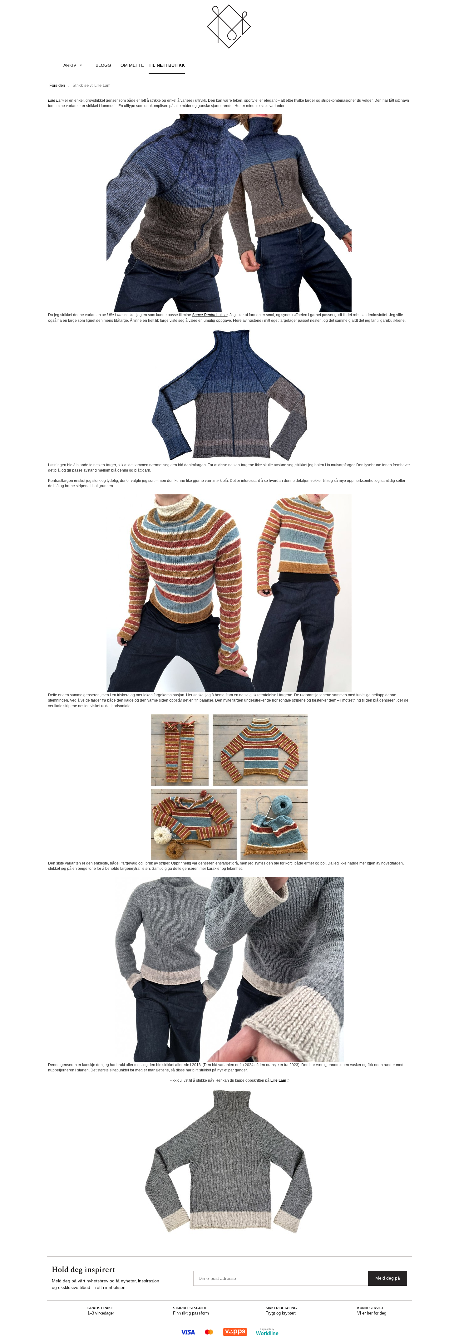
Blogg (103, 65)
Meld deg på (387, 1278)
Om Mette (132, 65)
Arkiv (69, 65)
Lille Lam (278, 1080)
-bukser (221, 315)
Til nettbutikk (167, 65)
